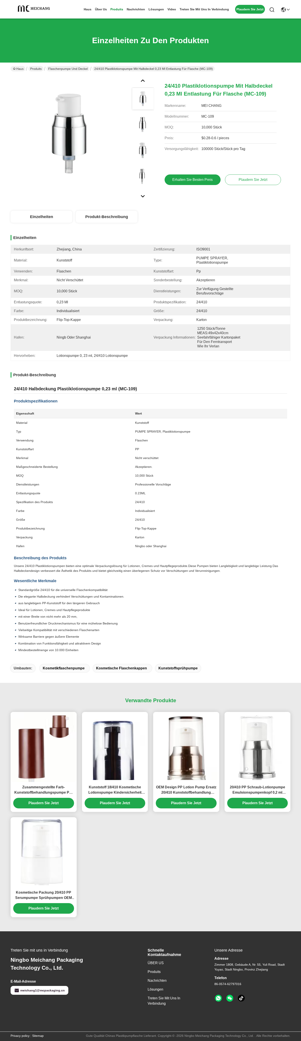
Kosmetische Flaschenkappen (121, 668)
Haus (87, 9)
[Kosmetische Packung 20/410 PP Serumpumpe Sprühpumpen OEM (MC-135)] (44, 852)
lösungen (156, 9)
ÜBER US (156, 963)
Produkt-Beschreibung (106, 217)
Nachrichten (157, 980)
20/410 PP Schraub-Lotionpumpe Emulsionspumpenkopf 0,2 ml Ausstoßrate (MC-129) (257, 790)
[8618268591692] (218, 998)
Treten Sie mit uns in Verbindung (164, 1000)
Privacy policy (20, 1035)
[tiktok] (241, 998)
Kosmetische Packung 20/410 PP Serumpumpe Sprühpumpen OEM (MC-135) (43, 895)
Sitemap (38, 1035)
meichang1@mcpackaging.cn (42, 990)
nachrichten (136, 9)
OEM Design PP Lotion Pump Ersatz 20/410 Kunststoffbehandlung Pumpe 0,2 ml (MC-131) (186, 790)
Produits (36, 68)
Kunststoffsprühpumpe (178, 668)
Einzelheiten (41, 217)
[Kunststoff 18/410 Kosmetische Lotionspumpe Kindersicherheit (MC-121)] (115, 747)
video (171, 9)
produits (116, 9)
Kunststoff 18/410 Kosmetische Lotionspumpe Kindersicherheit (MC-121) (114, 790)
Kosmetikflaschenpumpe (64, 668)
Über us (101, 9)
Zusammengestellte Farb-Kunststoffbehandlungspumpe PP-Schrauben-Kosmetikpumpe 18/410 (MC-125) (43, 790)
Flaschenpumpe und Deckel (68, 68)
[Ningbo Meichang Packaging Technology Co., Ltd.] (35, 9)
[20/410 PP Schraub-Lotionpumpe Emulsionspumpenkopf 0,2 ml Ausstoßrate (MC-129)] (258, 747)
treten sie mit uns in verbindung (204, 9)
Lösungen (155, 989)
